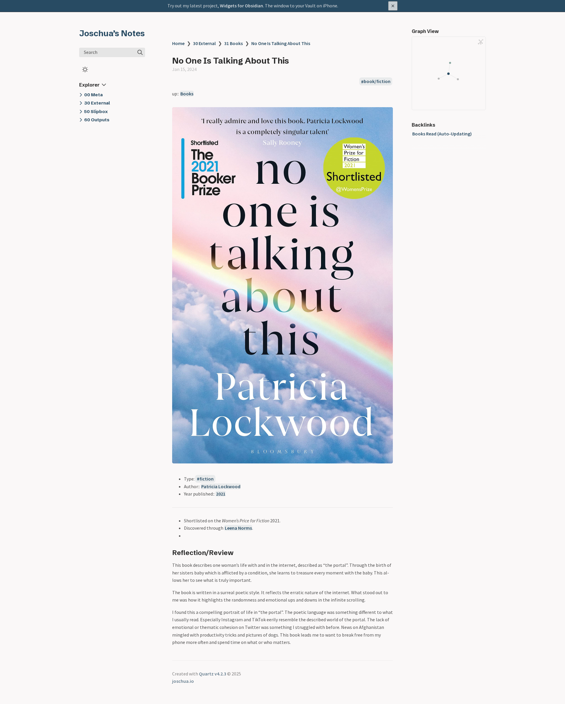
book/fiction (377, 82)
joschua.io (183, 681)
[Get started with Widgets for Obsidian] (282, 6)
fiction (207, 479)
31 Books (233, 43)
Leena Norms (238, 528)
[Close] (393, 6)
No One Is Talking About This (280, 43)
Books (186, 94)
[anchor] (239, 552)
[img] (140, 52)
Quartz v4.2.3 (212, 674)
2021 (220, 494)
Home (178, 43)
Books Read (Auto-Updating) (442, 134)
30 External (204, 43)
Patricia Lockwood (220, 486)
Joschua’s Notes (112, 33)
